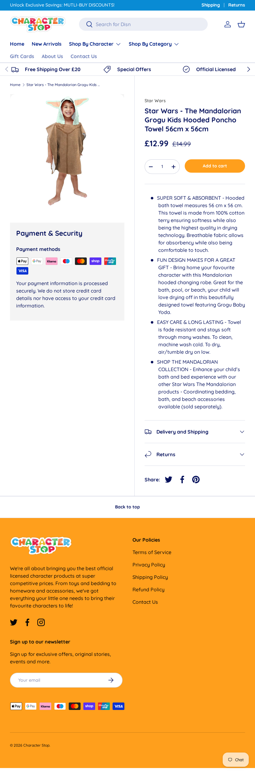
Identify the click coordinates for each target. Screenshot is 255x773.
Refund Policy (148, 589)
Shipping (211, 5)
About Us (52, 56)
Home (17, 44)
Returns (236, 5)
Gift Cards (22, 56)
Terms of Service (151, 552)
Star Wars (155, 100)
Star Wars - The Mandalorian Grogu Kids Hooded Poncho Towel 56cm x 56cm (63, 85)
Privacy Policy (148, 565)
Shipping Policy (150, 577)
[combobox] (143, 24)
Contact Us (84, 56)
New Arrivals (47, 44)
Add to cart (215, 166)
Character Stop (36, 745)
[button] (241, 24)
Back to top (127, 507)
